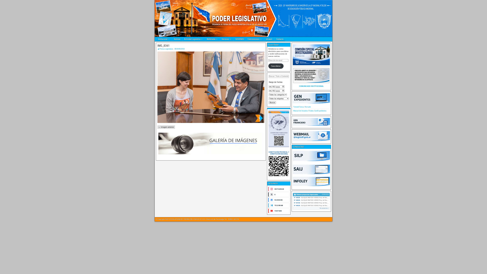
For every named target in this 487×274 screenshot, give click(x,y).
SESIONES (239, 39)
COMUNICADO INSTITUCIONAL (311, 86)
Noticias (177, 39)
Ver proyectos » (324, 208)
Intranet (269, 39)
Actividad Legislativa (192, 39)
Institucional (162, 39)
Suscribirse (276, 66)
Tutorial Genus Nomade (302, 107)
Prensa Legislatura (166, 49)
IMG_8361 (163, 45)
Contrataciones (253, 39)
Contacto (279, 39)
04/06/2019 (180, 49)
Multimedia (211, 39)
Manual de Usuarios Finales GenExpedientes (309, 111)
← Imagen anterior (166, 127)
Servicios (225, 39)
